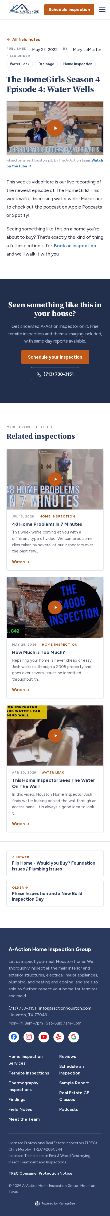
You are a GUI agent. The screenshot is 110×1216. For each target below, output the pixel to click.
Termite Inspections (29, 1073)
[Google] (73, 1037)
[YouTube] (43, 1037)
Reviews (67, 1056)
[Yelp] (58, 1037)
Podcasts (68, 1109)
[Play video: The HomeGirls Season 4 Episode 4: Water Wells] (55, 128)
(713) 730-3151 (59, 374)
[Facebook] (14, 1037)
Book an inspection (75, 245)
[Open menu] (102, 9)
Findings (17, 1099)
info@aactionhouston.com (65, 1008)
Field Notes (20, 1109)
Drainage (46, 64)
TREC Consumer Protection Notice (40, 1173)
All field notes (26, 39)
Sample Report (74, 1082)
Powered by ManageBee (58, 1203)
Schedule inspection (69, 9)
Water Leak (19, 64)
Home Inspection (77, 64)
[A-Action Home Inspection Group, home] (25, 9)
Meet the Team (24, 1119)
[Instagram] (28, 1037)
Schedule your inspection (55, 357)
